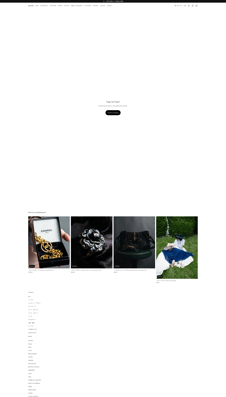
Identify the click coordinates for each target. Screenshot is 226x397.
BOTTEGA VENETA (33, 367)
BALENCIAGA (32, 363)
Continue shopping (113, 112)
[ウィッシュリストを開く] (193, 6)
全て (29, 296)
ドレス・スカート (33, 313)
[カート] (196, 6)
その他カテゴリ (32, 329)
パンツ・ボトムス (33, 309)
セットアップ (32, 306)
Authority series (32, 332)
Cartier (30, 373)
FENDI (30, 386)
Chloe (29, 376)
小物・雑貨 (31, 322)
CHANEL (30, 340)
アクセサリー (32, 319)
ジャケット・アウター (34, 303)
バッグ (30, 316)
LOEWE (30, 393)
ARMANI (30, 360)
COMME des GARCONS (34, 380)
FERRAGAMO (32, 390)
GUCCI (30, 350)
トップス (30, 300)
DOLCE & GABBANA (34, 383)
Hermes (30, 344)
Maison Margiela (32, 353)
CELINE (30, 357)
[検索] (185, 6)
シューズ (30, 326)
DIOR (29, 347)
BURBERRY (31, 370)
